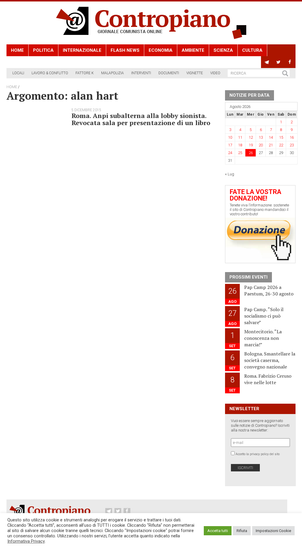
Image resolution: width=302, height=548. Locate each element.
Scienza (223, 50)
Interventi (141, 73)
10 (230, 137)
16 (292, 137)
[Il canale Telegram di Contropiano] (267, 62)
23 (292, 145)
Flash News (125, 50)
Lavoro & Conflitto (50, 73)
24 (230, 153)
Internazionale (82, 50)
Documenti (168, 73)
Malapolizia (112, 73)
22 (281, 145)
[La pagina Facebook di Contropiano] (290, 62)
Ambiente (193, 50)
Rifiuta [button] (242, 530)
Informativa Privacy (26, 541)
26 (251, 153)
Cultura (252, 50)
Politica (43, 50)
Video (215, 73)
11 (240, 137)
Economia (161, 50)
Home (17, 50)
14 (271, 137)
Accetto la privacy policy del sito (258, 454)
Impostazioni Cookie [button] (273, 530)
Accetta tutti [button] (217, 530)
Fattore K (85, 73)
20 (261, 145)
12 (251, 137)
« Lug (229, 174)
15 (281, 137)
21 (271, 145)
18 (240, 145)
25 (240, 153)
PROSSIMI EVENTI (248, 277)
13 (261, 137)
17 (230, 145)
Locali (18, 73)
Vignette (194, 73)
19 (251, 145)
